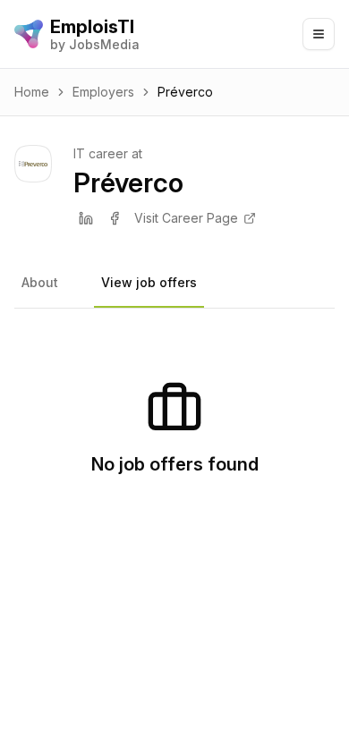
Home (31, 91)
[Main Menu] (318, 34)
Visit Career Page (186, 217)
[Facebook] (114, 218)
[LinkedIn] (85, 218)
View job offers (149, 282)
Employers (103, 91)
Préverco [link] (185, 91)
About (39, 282)
